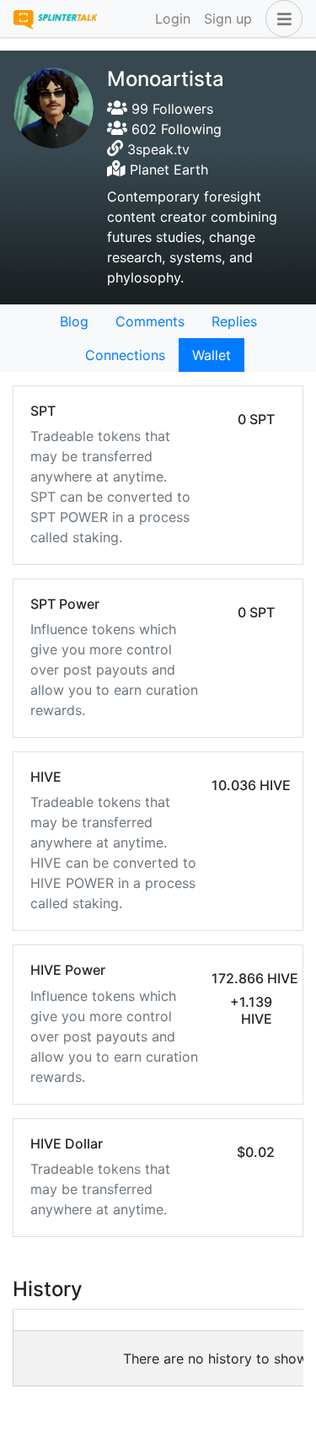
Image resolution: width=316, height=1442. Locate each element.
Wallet (211, 355)
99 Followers (170, 108)
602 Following (174, 129)
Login (172, 18)
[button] (281, 18)
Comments (150, 321)
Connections (125, 355)
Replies (234, 321)
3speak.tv (158, 149)
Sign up (228, 18)
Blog (74, 321)
